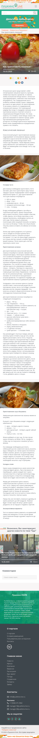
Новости (10, 661)
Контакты (10, 641)
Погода (9, 676)
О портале (11, 633)
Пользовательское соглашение (18, 639)
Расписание (11, 671)
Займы (9, 684)
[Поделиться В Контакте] (22, 82)
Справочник (11, 679)
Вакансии (10, 669)
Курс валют (11, 674)
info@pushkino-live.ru (17, 697)
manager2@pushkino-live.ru (20, 709)
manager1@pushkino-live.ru (20, 706)
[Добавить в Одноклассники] (19, 82)
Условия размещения (15, 636)
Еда (5, 63)
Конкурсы (10, 682)
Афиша (9, 663)
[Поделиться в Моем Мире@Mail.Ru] (16, 82)
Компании (11, 666)
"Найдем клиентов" (9, 730)
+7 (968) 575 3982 (16, 703)
